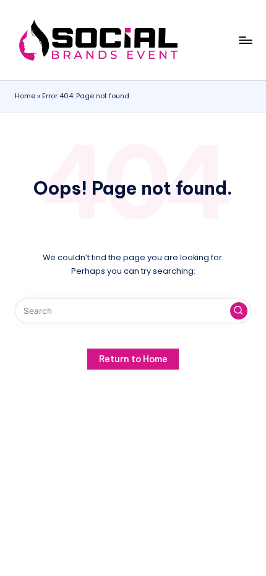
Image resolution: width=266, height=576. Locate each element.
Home (25, 96)
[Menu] (245, 39)
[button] (238, 311)
